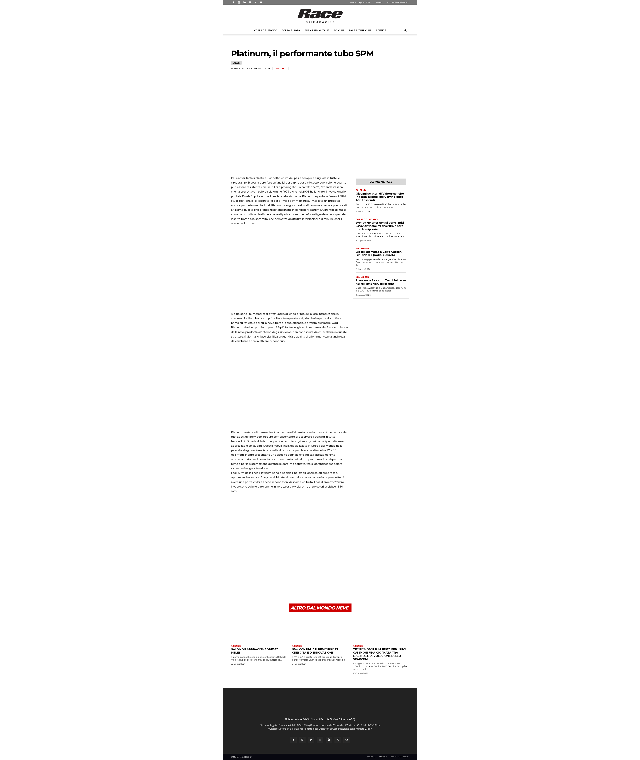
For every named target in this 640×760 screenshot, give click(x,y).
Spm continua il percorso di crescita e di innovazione (315, 651)
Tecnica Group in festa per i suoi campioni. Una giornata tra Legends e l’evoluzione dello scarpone (379, 654)
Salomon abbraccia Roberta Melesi (254, 651)
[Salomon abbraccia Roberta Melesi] (259, 629)
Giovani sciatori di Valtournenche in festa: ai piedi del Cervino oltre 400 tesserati (380, 197)
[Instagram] (239, 2)
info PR (281, 68)
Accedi (379, 2)
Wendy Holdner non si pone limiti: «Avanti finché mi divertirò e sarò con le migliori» (380, 226)
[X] (255, 2)
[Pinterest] (249, 587)
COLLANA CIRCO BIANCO (398, 2)
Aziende (381, 30)
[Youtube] (261, 2)
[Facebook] (233, 2)
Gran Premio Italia (317, 30)
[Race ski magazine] (320, 15)
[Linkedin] (244, 2)
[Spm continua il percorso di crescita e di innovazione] (320, 629)
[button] (405, 30)
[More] (265, 587)
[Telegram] (250, 2)
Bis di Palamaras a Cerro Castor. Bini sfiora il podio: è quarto (378, 253)
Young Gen (362, 248)
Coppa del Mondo (265, 30)
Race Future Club (360, 30)
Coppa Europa (291, 30)
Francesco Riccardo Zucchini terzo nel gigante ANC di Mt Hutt (381, 282)
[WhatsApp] (257, 587)
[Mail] (320, 740)
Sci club (339, 30)
